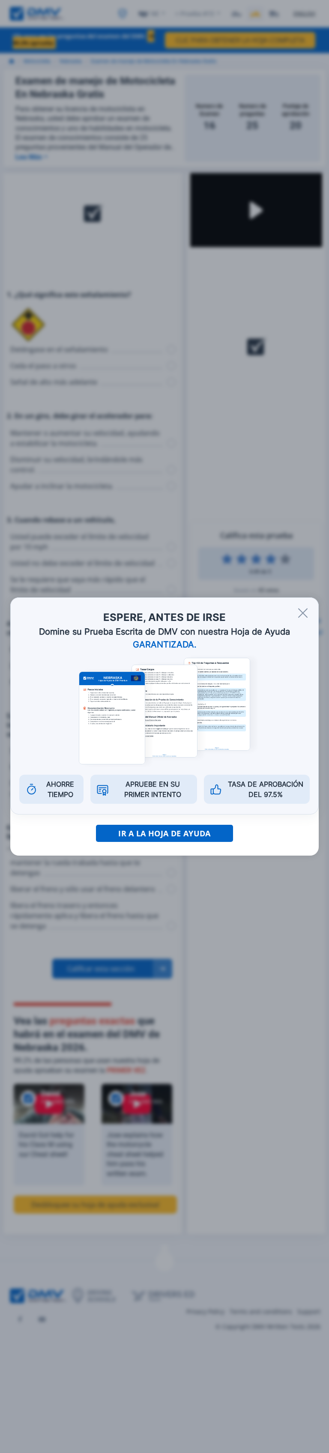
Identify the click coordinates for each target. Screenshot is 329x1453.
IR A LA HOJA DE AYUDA (164, 833)
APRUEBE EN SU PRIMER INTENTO (152, 789)
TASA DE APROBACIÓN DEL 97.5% (265, 789)
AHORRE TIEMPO (60, 789)
